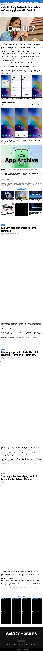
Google (35, 44)
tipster (16, 47)
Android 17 (18, 447)
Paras (7, 234)
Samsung (35, 169)
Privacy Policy (8, 644)
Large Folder (10, 141)
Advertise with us (16, 644)
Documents (14, 330)
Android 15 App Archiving (18, 169)
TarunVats (30, 452)
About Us (36, 644)
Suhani (7, 14)
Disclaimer (30, 644)
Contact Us (24, 644)
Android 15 (10, 169)
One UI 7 (25, 169)
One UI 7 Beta (30, 169)
